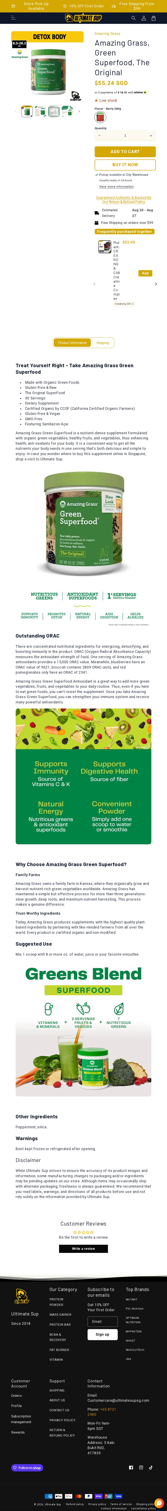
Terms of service (121, 1504)
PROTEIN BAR (60, 1324)
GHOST (130, 1340)
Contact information (114, 1508)
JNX (128, 1359)
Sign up (103, 1334)
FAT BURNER (59, 1350)
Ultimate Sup (53, 1504)
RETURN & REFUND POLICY (62, 1432)
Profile (16, 1406)
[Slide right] (79, 111)
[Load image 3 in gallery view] (53, 111)
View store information (116, 186)
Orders (16, 1396)
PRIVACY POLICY (62, 1420)
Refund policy (75, 1504)
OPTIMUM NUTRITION (133, 1320)
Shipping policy (146, 1504)
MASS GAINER (60, 1314)
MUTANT (131, 1299)
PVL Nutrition (135, 1308)
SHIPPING (57, 1390)
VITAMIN (56, 1360)
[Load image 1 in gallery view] (27, 111)
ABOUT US (57, 1400)
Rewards (18, 1432)
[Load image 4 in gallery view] (67, 111)
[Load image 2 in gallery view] (40, 111)
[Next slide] (156, 284)
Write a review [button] (83, 1249)
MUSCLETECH (135, 1349)
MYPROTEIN (134, 1331)
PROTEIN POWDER (56, 1302)
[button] (134, 18)
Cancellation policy (143, 1508)
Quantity (101, 128)
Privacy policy (97, 1504)
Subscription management (21, 1419)
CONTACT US (59, 1410)
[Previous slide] (95, 284)
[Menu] (13, 18)
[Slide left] (15, 111)
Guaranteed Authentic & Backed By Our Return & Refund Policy (123, 200)
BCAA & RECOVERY (57, 1337)
